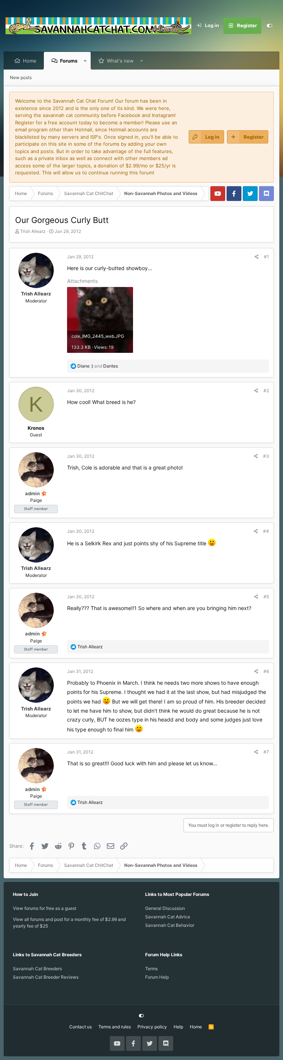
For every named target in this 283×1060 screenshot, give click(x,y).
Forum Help (157, 977)
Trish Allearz (33, 231)
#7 (266, 752)
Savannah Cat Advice (167, 916)
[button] (85, 61)
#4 (266, 531)
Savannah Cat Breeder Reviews (45, 977)
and (97, 366)
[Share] (256, 256)
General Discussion (165, 908)
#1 (266, 256)
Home (29, 61)
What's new (120, 61)
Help (178, 1026)
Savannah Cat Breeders (37, 968)
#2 (266, 390)
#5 (266, 596)
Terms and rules (114, 1026)
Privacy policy (152, 1026)
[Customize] (269, 26)
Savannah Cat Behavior (169, 925)
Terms (151, 968)
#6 (266, 671)
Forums (68, 61)
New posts (21, 77)
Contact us (80, 1026)
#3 (266, 456)
